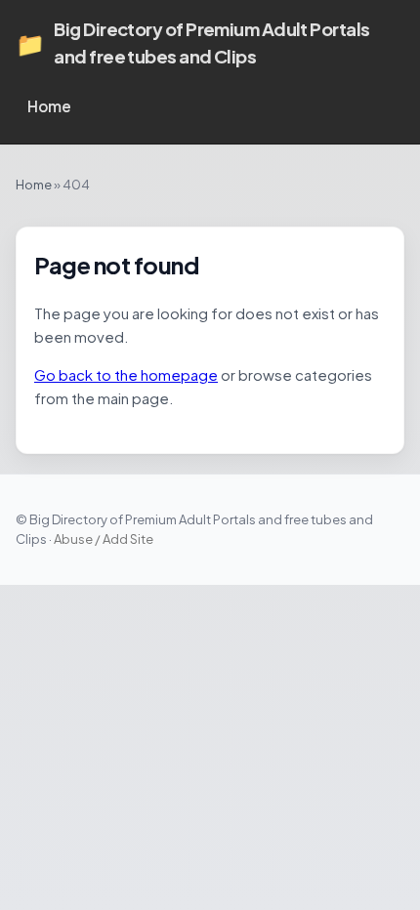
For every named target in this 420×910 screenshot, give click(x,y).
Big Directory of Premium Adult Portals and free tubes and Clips (192, 42)
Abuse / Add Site (103, 539)
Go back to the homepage (126, 374)
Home (49, 106)
